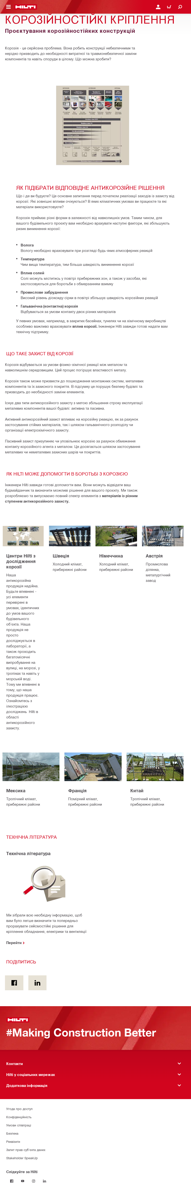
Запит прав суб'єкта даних (25, 1150)
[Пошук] (180, 6)
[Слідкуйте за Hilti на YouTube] (22, 1181)
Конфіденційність (19, 1117)
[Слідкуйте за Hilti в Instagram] (33, 1181)
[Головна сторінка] (25, 7)
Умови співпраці (18, 1125)
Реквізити (13, 1141)
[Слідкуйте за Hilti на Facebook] (11, 1181)
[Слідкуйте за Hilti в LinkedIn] (44, 1181)
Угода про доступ (19, 1109)
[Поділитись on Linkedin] (37, 982)
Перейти (14, 942)
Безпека (12, 1133)
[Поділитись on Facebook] (14, 982)
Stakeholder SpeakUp (22, 1158)
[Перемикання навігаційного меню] (8, 6)
